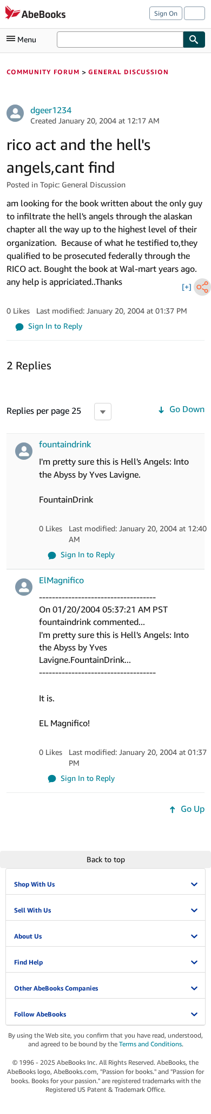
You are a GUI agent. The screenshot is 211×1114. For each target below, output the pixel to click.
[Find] (194, 39)
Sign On (165, 13)
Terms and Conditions (150, 1044)
